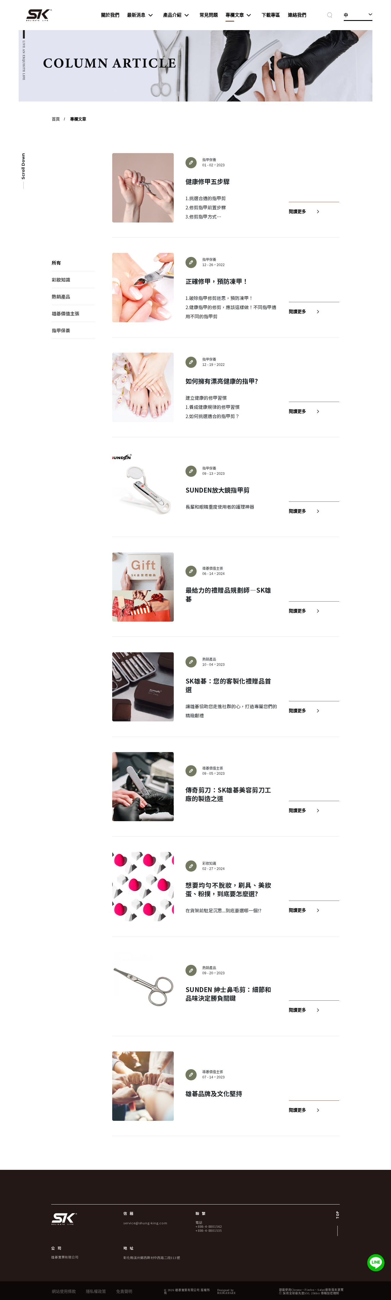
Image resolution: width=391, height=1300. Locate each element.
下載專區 (271, 15)
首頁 (56, 119)
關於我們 (110, 15)
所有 (56, 263)
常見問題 (209, 15)
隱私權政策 (96, 1292)
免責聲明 (124, 1292)
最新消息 (136, 15)
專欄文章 (235, 15)
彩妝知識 (61, 280)
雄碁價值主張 (65, 314)
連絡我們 (297, 15)
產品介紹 (172, 15)
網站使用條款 (64, 1292)
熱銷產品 (61, 297)
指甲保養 (61, 331)
